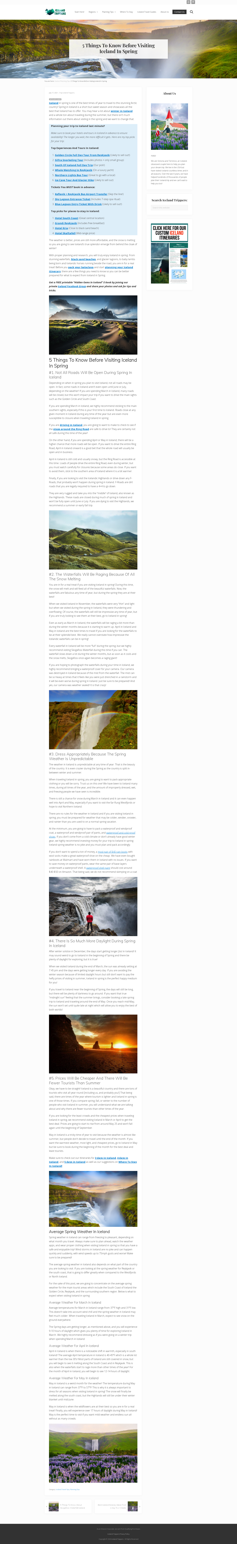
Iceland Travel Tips (62, 1489)
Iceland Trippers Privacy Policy (118, 1534)
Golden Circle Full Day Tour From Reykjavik (82, 155)
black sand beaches (83, 259)
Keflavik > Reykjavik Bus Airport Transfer (81, 194)
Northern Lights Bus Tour (71, 175)
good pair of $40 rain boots (113, 851)
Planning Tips (75, 1489)
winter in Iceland (122, 111)
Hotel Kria (61, 228)
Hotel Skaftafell (65, 233)
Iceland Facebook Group (72, 286)
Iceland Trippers (117, 1539)
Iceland (53, 103)
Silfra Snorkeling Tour (69, 160)
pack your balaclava (81, 267)
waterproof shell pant (98, 867)
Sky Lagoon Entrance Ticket (72, 199)
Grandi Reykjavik (66, 223)
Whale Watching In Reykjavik (73, 170)
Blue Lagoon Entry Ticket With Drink (78, 204)
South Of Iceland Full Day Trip (74, 165)
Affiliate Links (55, 99)
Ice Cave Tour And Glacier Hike (74, 180)
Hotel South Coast (66, 218)
